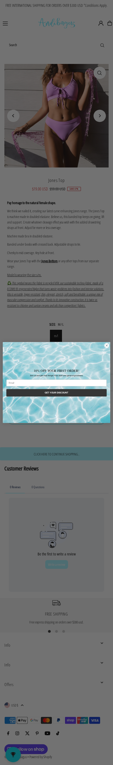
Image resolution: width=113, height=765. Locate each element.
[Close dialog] (106, 345)
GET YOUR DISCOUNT (57, 393)
